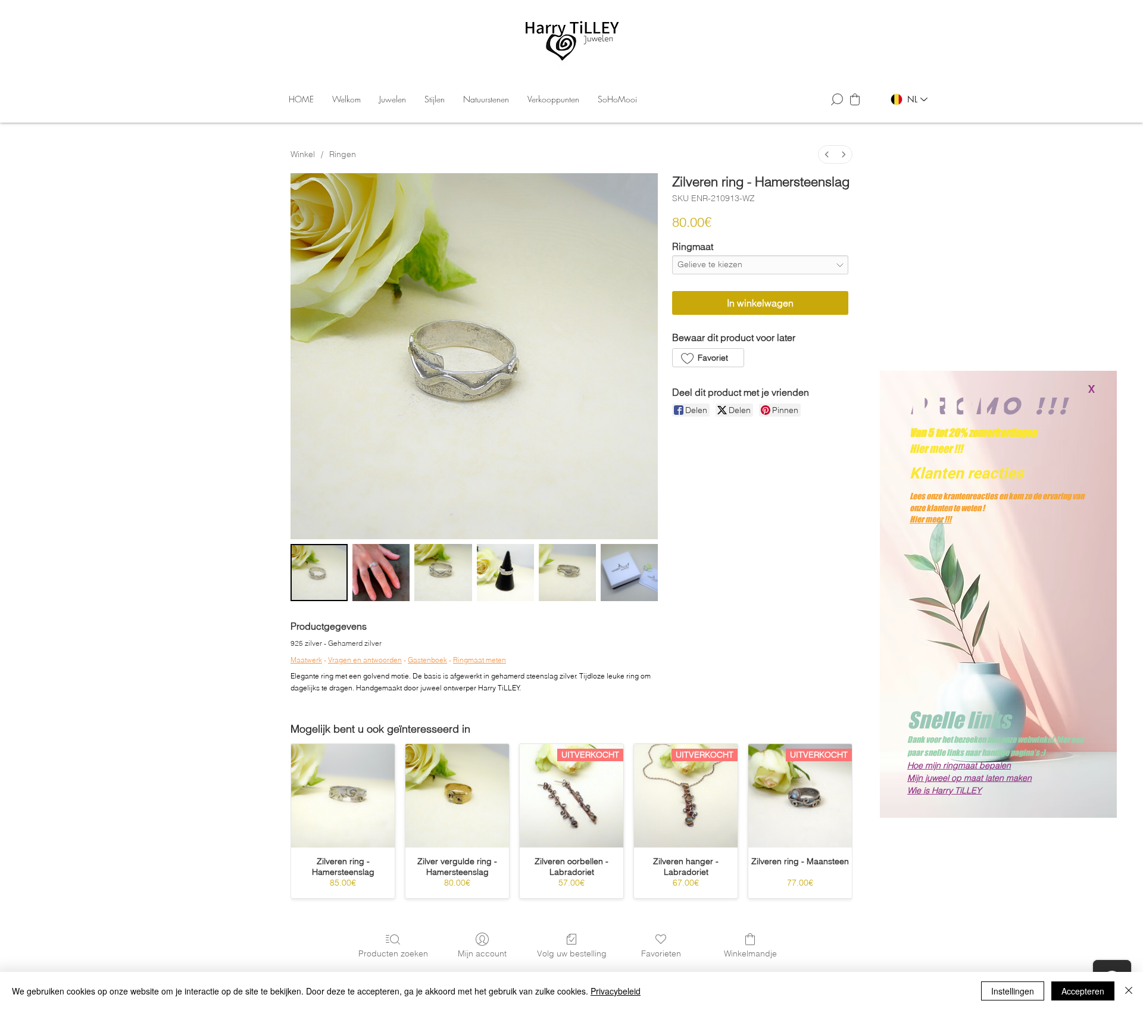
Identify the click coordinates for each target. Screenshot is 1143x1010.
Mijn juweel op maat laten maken (969, 778)
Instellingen (1012, 991)
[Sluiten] (1129, 990)
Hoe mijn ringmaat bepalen (959, 765)
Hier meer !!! (930, 519)
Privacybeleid (616, 991)
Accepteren (1082, 991)
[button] (1091, 390)
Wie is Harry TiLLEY (944, 790)
